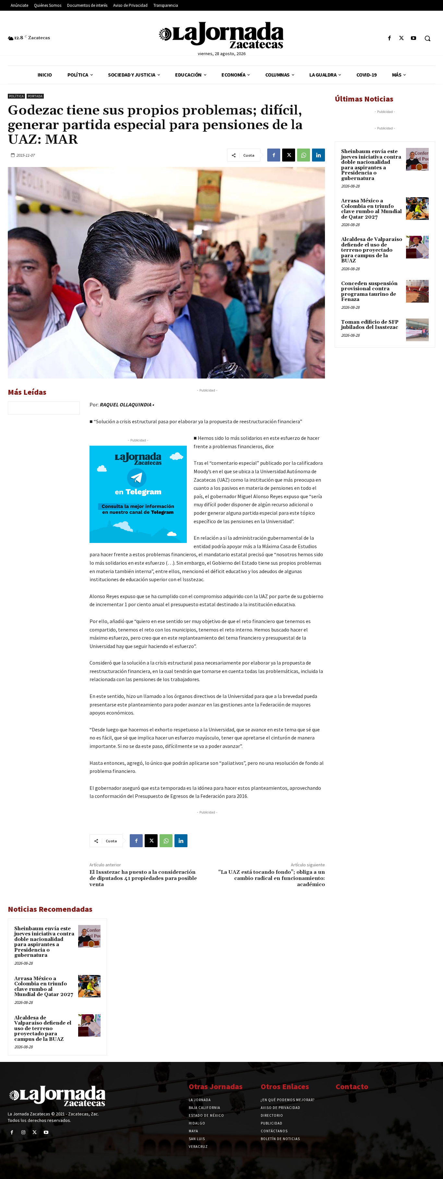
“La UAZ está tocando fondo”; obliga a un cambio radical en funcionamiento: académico (271, 878)
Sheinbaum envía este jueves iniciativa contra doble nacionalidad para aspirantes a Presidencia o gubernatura (44, 942)
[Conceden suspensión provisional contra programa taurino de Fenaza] (417, 291)
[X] (401, 38)
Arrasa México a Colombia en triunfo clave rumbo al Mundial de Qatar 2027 (43, 987)
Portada (35, 96)
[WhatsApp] (303, 155)
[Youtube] (413, 38)
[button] (427, 38)
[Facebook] (389, 38)
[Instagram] (23, 1132)
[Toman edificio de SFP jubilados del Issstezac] (417, 330)
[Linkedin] (318, 155)
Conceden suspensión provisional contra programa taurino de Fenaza (369, 292)
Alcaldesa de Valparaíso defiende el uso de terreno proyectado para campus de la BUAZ (42, 1028)
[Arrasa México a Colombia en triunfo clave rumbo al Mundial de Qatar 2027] (89, 986)
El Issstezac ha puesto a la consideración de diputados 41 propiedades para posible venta (143, 878)
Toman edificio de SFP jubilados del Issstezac (370, 325)
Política (16, 96)
